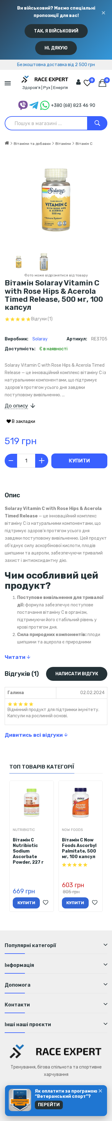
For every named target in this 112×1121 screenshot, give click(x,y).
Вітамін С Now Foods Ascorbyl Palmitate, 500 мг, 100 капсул (79, 848)
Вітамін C (84, 143)
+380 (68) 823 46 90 (73, 105)
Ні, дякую (56, 48)
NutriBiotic (24, 830)
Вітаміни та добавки (32, 143)
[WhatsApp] (44, 105)
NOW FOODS (72, 830)
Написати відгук (76, 673)
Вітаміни (63, 143)
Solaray (40, 339)
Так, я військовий (56, 31)
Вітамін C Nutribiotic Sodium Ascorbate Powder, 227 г (28, 851)
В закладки (23, 421)
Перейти (49, 1104)
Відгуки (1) (42, 319)
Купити (79, 461)
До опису (16, 405)
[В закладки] (45, 902)
